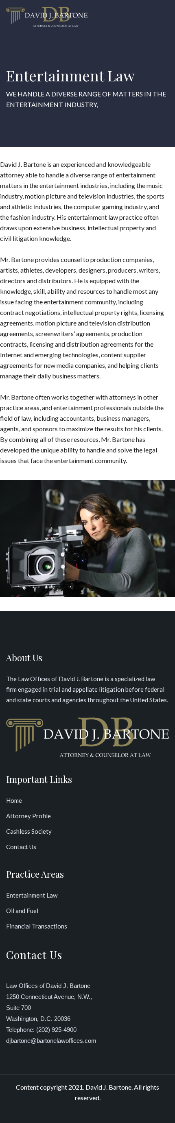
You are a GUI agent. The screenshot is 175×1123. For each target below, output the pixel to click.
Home (14, 800)
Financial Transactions (36, 926)
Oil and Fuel (22, 910)
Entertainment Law (31, 895)
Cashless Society (29, 831)
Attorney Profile (28, 815)
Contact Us (21, 846)
